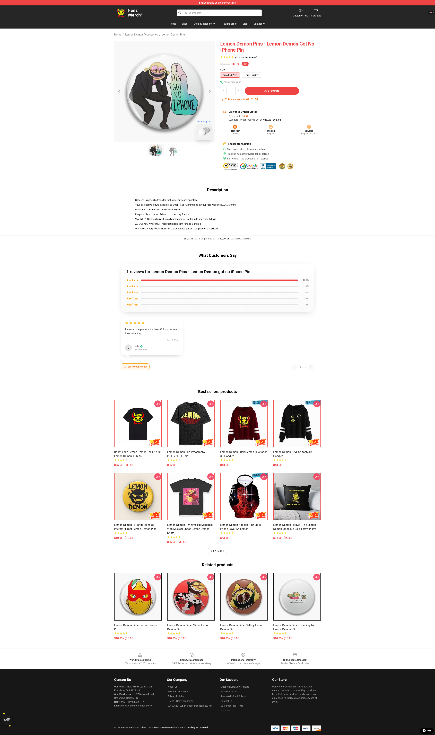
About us (172, 686)
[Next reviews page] (311, 367)
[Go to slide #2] (173, 150)
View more (217, 551)
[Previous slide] (119, 91)
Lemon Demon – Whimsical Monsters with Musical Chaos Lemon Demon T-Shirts (190, 529)
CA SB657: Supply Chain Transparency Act (190, 705)
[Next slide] (209, 91)
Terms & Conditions (178, 691)
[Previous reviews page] (294, 367)
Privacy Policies (176, 696)
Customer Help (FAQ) (232, 705)
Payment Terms (229, 691)
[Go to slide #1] (155, 150)
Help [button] (429, 731)
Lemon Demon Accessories (141, 34)
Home (117, 34)
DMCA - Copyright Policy (180, 701)
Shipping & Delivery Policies (235, 686)
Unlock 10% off (7, 720)
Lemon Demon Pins (173, 34)
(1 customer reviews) (246, 57)
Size (222, 69)
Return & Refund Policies (233, 696)
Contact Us (226, 701)
